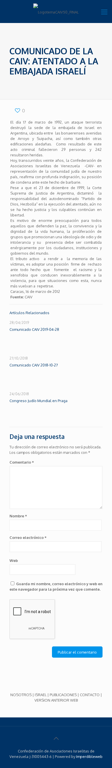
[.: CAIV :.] (56, 11)
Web (13, 560)
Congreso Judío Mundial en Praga (38, 400)
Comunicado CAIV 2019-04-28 (34, 329)
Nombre (18, 516)
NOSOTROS (21, 694)
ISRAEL (41, 694)
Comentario (21, 462)
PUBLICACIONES (63, 694)
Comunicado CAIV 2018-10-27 (33, 365)
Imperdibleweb (89, 756)
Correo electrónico (28, 537)
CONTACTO (90, 694)
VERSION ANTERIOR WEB (56, 700)
